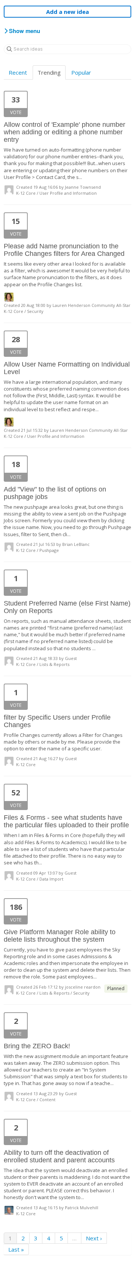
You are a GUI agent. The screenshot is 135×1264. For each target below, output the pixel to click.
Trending (49, 72)
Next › (94, 1238)
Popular (81, 72)
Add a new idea (67, 11)
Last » (16, 1249)
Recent (18, 72)
